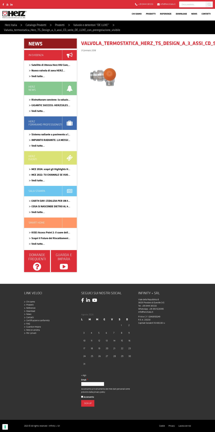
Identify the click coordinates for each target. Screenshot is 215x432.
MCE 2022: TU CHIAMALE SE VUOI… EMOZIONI (49, 174)
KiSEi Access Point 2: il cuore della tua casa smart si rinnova (49, 232)
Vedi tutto (37, 76)
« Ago (83, 375)
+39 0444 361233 (149, 305)
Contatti (206, 13)
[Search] (209, 4)
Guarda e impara (33, 326)
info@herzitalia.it (145, 312)
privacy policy (99, 392)
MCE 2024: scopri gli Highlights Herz (49, 169)
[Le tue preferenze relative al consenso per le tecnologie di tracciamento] (5, 427)
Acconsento (88, 397)
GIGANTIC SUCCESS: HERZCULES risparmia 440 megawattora (49, 105)
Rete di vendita (33, 330)
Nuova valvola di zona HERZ (47, 70)
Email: (84, 379)
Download (181, 13)
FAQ (28, 323)
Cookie (162, 426)
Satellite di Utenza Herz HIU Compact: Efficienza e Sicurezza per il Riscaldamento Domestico (49, 65)
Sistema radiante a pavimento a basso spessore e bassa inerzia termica (49, 134)
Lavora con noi (184, 426)
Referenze (165, 13)
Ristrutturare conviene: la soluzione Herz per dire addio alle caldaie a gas (49, 99)
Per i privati (31, 333)
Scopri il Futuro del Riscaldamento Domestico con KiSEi (49, 238)
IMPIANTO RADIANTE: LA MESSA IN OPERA (49, 140)
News (194, 13)
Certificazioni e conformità (37, 320)
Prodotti (151, 13)
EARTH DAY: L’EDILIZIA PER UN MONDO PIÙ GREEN (49, 201)
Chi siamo (137, 13)
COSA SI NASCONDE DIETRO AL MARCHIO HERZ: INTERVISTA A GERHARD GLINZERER (49, 206)
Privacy (171, 426)
